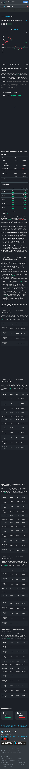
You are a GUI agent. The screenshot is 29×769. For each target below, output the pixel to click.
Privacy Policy (4, 736)
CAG (6, 713)
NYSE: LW (7, 16)
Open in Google (12, 725)
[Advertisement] (14, 58)
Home (2, 16)
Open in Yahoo (4, 725)
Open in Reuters (22, 726)
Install (25, 2)
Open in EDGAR (14, 726)
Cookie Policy (12, 736)
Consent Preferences (22, 736)
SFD (20, 713)
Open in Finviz (21, 725)
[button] (2, 6)
